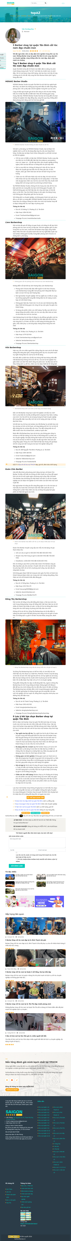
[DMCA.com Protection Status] (14, 1236)
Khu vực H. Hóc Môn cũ (59, 1158)
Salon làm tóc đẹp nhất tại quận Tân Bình (29, 801)
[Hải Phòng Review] (28, 1219)
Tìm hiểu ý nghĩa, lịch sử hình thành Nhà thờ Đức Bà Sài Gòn (24, 875)
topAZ (18, 15)
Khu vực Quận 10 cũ (44, 1131)
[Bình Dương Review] (28, 1215)
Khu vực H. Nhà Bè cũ (59, 1153)
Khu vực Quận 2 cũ (43, 1110)
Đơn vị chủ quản (11, 1200)
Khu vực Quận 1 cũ (43, 1107)
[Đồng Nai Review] (28, 1217)
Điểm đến (41, 1101)
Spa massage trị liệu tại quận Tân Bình (28, 804)
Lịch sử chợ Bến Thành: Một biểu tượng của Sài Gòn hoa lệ (55, 875)
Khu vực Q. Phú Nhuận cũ (58, 1114)
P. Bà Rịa (56, 1146)
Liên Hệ (8, 1192)
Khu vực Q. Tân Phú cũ (59, 1129)
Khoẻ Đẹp (23, 15)
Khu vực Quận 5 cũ (43, 1117)
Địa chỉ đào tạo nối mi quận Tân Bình (28, 810)
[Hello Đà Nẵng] (23, 1215)
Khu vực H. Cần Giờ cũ (59, 1171)
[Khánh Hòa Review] (23, 1219)
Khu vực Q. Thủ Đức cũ (59, 1124)
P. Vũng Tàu (57, 1144)
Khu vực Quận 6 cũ (43, 1120)
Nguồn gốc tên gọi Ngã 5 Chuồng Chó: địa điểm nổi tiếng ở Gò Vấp (24, 882)
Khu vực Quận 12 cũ (44, 1136)
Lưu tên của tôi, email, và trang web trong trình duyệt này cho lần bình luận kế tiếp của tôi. (36, 856)
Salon (29, 15)
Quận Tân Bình (17, 51)
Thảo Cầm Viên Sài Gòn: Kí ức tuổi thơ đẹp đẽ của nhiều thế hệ (24, 889)
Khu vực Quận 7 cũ (43, 1123)
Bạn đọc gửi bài (26, 1207)
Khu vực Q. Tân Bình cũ (59, 1119)
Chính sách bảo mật (27, 1188)
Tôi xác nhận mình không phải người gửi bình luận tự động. (36, 860)
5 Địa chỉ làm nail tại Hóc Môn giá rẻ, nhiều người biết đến (25, 1036)
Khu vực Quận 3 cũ (43, 1112)
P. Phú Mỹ (56, 1149)
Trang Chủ (12, 15)
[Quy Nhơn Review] (28, 1213)
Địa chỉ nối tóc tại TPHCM (27, 464)
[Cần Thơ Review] (23, 1217)
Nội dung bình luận (16, 836)
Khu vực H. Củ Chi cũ (59, 1167)
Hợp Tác (8, 1203)
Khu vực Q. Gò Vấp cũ (59, 1135)
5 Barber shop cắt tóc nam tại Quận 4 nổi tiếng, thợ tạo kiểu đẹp (28, 972)
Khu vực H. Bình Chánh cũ (58, 1163)
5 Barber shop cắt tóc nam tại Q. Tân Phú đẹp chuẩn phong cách (28, 1004)
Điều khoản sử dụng (27, 1191)
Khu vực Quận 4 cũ (43, 1115)
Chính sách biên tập (27, 1194)
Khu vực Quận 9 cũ (43, 1128)
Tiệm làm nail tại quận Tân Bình (26, 807)
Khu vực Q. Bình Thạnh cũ (58, 1108)
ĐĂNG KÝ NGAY (12, 1090)
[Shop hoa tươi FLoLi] (19, 901)
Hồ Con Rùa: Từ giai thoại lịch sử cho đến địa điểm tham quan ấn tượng (55, 882)
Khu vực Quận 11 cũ (44, 1133)
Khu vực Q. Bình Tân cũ (59, 1140)
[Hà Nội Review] (23, 1213)
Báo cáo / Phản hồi (27, 1186)
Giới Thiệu (9, 1189)
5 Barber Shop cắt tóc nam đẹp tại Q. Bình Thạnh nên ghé (25, 940)
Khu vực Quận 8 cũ (43, 1125)
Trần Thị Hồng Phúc (28, 29)
